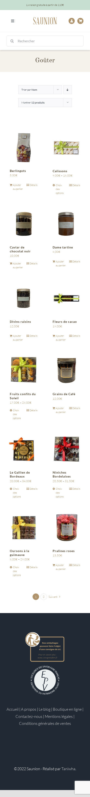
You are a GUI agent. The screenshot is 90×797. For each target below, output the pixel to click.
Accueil (13, 709)
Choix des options (60, 189)
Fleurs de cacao (65, 321)
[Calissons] (66, 148)
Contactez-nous (29, 716)
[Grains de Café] (66, 371)
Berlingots (18, 171)
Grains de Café (64, 394)
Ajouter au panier (18, 186)
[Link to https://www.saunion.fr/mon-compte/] (72, 21)
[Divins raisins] (24, 298)
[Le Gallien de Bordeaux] (24, 449)
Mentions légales (59, 716)
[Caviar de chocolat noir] (24, 224)
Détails (33, 185)
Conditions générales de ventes (45, 723)
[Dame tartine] (66, 224)
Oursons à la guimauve (19, 553)
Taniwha (68, 768)
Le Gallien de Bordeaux (20, 474)
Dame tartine (63, 247)
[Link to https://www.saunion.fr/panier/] (80, 21)
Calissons (60, 171)
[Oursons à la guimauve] (24, 528)
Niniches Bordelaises (62, 474)
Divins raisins (20, 321)
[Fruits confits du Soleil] (24, 371)
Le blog (44, 709)
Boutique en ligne (67, 709)
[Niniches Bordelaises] (66, 449)
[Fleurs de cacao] (66, 298)
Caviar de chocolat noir (20, 249)
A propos (28, 709)
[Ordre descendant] (67, 89)
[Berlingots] (24, 148)
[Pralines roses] (66, 528)
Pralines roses (64, 551)
